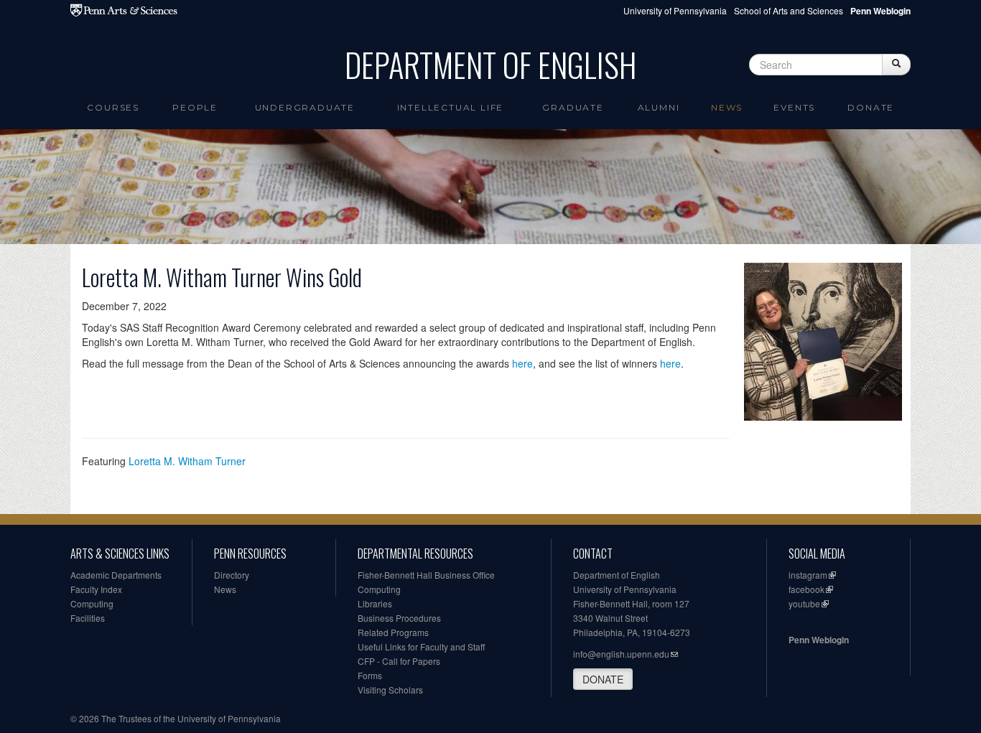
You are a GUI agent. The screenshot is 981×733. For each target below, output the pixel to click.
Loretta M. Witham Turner (187, 461)
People (195, 107)
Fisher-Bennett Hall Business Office (426, 575)
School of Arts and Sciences (788, 10)
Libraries (375, 603)
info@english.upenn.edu (621, 654)
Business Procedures (399, 618)
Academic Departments (116, 575)
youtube (804, 603)
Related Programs (393, 632)
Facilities (87, 618)
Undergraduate (305, 107)
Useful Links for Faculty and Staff (421, 646)
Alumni (659, 107)
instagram (808, 575)
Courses (113, 107)
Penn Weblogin (819, 639)
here (522, 363)
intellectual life (450, 107)
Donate (870, 107)
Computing (91, 603)
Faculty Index (96, 589)
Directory (231, 575)
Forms (370, 675)
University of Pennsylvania (675, 10)
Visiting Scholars (390, 689)
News (727, 107)
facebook (806, 589)
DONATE (602, 679)
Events (794, 107)
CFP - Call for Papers (399, 661)
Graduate (572, 107)
